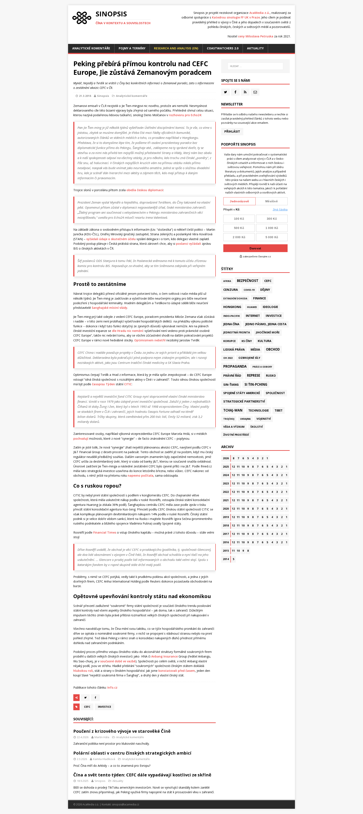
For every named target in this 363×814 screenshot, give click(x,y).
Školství (256, 426)
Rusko (271, 375)
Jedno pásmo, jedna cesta (266, 324)
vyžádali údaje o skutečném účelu (111, 239)
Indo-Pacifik (231, 315)
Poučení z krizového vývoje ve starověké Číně (122, 731)
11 (238, 466)
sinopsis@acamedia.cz (125, 804)
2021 (226, 500)
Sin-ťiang (231, 385)
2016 (226, 542)
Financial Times (104, 532)
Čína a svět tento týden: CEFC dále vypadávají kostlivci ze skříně (142, 775)
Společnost (275, 393)
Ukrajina (245, 418)
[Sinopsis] (81, 18)
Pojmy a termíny (132, 48)
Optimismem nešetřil (150, 340)
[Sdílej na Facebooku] (95, 697)
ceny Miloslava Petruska (255, 36)
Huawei (252, 307)
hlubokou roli (83, 671)
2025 (226, 466)
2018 (226, 525)
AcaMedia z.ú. (259, 13)
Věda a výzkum (234, 427)
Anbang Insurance (164, 656)
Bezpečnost (247, 280)
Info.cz (112, 687)
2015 (226, 550)
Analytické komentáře (91, 48)
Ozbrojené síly (249, 358)
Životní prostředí (236, 435)
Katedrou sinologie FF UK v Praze (236, 17)
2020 (226, 508)
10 (243, 466)
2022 (226, 492)
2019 (226, 517)
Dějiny (265, 290)
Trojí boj (228, 418)
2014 (226, 559)
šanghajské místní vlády (109, 308)
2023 (226, 483)
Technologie (258, 410)
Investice (104, 707)
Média (255, 349)
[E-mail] (255, 92)
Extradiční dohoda (235, 298)
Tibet (279, 410)
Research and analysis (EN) (176, 48)
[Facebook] (235, 92)
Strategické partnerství (244, 401)
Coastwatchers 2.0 (222, 48)
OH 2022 (228, 357)
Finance (259, 298)
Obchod (273, 349)
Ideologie (270, 307)
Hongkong (232, 307)
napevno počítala (140, 475)
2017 (226, 534)
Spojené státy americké (241, 393)
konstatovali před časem (176, 671)
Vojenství (263, 419)
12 (233, 466)
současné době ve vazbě (117, 661)
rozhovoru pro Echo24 (185, 115)
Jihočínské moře (268, 332)
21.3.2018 (85, 96)
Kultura (264, 341)
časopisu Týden (103, 384)
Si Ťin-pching (256, 384)
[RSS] (245, 92)
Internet (253, 316)
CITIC (128, 384)
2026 (226, 458)
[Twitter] (225, 92)
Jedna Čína (231, 324)
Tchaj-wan (232, 410)
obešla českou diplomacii (144, 190)
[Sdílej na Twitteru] (85, 697)
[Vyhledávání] (255, 66)
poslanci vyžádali (188, 244)
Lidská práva (234, 349)
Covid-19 (249, 289)
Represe (253, 375)
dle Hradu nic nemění (127, 331)
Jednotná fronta (236, 332)
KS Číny (247, 341)
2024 (226, 475)
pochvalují (80, 439)
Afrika (227, 281)
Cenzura (230, 289)
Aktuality (255, 48)
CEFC (87, 707)
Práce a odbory (262, 366)
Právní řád (232, 375)
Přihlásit (232, 131)
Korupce (229, 341)
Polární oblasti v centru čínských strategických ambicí (132, 753)
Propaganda (235, 366)
